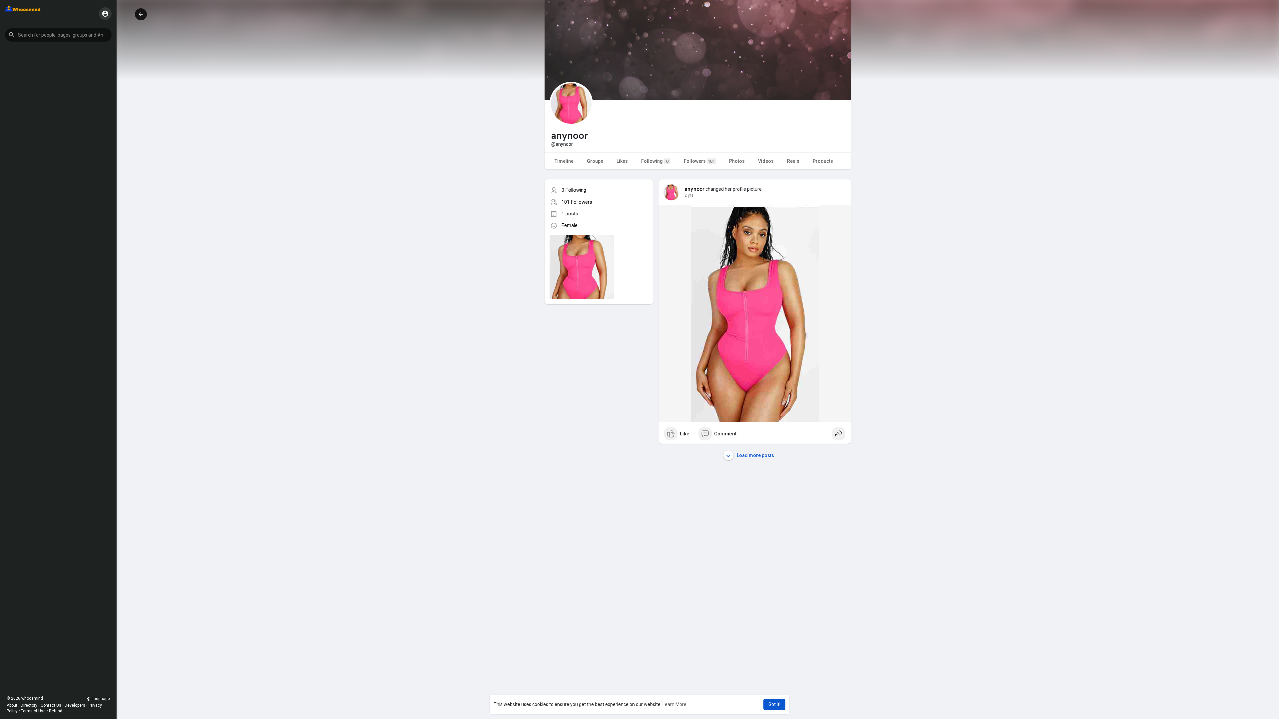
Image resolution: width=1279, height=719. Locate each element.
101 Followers (577, 202)
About (12, 705)
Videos (766, 161)
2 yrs (688, 195)
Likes (622, 161)
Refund (55, 711)
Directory (29, 705)
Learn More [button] (674, 704)
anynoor (694, 189)
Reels (793, 161)
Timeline (564, 161)
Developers (75, 705)
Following (654, 161)
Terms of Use (33, 711)
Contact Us (51, 705)
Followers (699, 161)
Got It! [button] (774, 704)
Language (100, 698)
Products (823, 161)
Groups (595, 161)
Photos (737, 161)
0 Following (574, 190)
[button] (58, 35)
